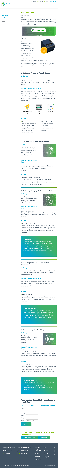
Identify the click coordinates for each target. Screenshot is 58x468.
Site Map (46, 453)
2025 (3, 19)
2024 (3, 17)
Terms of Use (38, 447)
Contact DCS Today (29, 437)
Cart (47, 1)
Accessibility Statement (37, 452)
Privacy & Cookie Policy (38, 449)
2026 (3, 21)
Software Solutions (47, 4)
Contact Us (46, 456)
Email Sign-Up (47, 458)
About (45, 455)
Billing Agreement (37, 455)
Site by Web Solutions (50, 465)
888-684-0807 (53, 1)
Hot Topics (5, 15)
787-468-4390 (23, 453)
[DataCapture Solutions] (8, 4)
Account (41, 1)
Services (55, 4)
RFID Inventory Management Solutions (24, 4)
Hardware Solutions (38, 4)
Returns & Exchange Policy (46, 450)
